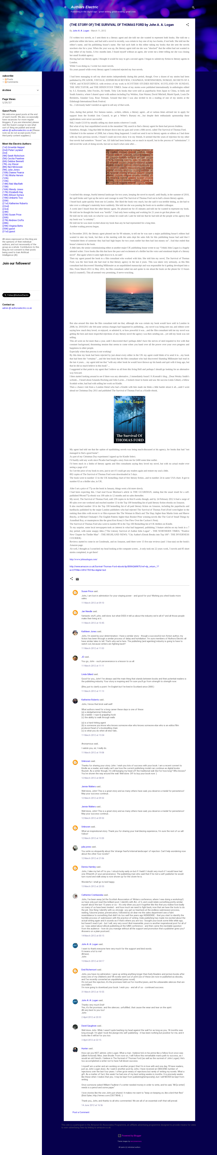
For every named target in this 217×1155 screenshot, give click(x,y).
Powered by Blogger (131, 1135)
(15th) (5, 186)
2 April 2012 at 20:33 (91, 1017)
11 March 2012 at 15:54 (92, 735)
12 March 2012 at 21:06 (92, 858)
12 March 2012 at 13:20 (92, 838)
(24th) (5, 211)
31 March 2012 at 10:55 (92, 991)
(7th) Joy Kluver (10, 164)
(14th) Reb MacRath (12, 183)
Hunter (84, 1048)
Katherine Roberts (90, 699)
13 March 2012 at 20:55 (92, 886)
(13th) (5, 181)
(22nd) (5, 206)
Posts (10, 79)
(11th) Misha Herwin (12, 175)
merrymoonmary (136, 1141)
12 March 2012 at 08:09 (92, 778)
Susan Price (87, 591)
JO (82, 657)
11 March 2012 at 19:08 (92, 752)
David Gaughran (89, 1025)
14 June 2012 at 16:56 (92, 1105)
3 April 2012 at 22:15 (91, 1040)
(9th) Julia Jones (11, 169)
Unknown (85, 761)
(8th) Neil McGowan (12, 167)
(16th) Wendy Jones (12, 189)
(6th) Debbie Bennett (13, 161)
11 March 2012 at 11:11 (92, 665)
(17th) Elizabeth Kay (12, 192)
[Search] (193, 8)
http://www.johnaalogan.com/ (83, 559)
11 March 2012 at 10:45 (92, 623)
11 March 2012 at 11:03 (92, 648)
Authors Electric (84, 7)
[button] (187, 25)
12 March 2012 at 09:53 (92, 798)
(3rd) (4, 153)
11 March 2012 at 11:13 (92, 691)
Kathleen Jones (89, 631)
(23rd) (5, 209)
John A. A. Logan (89, 944)
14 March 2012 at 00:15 (92, 935)
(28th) (5, 223)
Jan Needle (86, 611)
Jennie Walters (88, 786)
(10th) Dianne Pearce (13, 172)
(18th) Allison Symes (13, 195)
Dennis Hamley (88, 867)
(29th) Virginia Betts (12, 225)
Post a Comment (81, 1112)
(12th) (5, 178)
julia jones (86, 846)
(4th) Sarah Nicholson (13, 155)
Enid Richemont (89, 969)
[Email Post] (77, 580)
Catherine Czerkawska (92, 895)
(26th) (5, 217)
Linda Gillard (87, 674)
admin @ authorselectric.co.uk (17, 130)
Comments (12, 82)
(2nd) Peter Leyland (12, 150)
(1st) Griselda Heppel (13, 147)
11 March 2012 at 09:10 (92, 602)
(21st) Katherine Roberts (15, 203)
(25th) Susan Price (11, 214)
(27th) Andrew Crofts (13, 220)
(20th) (5, 200)
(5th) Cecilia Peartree (13, 158)
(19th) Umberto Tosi (12, 197)
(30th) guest (8, 228)
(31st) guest (8, 231)
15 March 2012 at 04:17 (92, 961)
